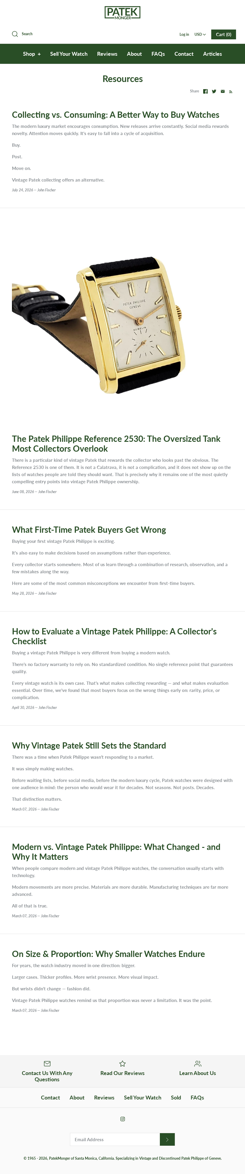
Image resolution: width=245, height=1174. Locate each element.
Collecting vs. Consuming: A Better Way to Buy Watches (115, 115)
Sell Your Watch (69, 53)
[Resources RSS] (229, 91)
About (134, 53)
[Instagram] (122, 1119)
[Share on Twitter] (214, 91)
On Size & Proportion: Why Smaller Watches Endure (108, 954)
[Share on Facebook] (205, 91)
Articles (212, 53)
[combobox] (200, 32)
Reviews (107, 53)
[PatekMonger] (122, 9)
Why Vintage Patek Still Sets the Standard (89, 745)
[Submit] (167, 1139)
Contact (184, 53)
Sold (176, 1097)
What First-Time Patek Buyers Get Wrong (89, 530)
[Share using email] (222, 91)
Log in (184, 34)
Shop (32, 53)
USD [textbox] (200, 32)
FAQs (158, 53)
